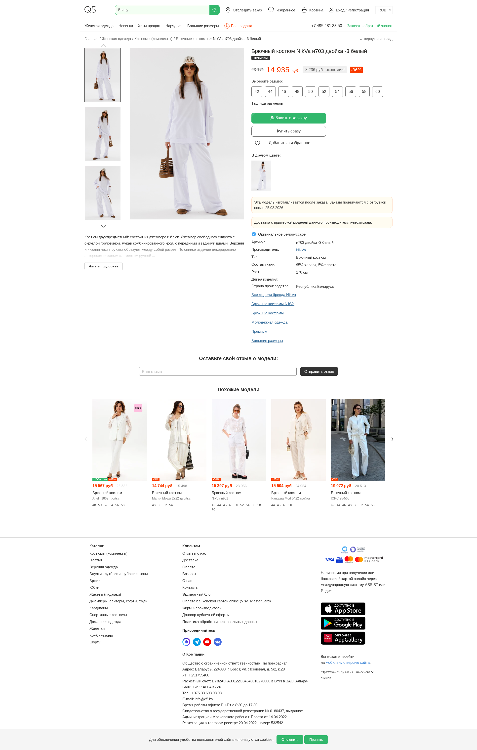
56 (351, 91)
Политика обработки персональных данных (219, 622)
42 (257, 91)
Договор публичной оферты (206, 615)
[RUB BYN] (384, 10)
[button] (103, 45)
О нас (187, 581)
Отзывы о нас (194, 553)
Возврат (189, 574)
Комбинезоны (101, 635)
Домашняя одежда (105, 622)
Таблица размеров (267, 103)
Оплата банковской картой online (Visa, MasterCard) (226, 601)
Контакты (190, 587)
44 (270, 91)
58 (364, 91)
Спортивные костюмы (108, 615)
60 (377, 91)
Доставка (190, 560)
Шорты (95, 642)
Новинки (126, 26)
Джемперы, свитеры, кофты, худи (118, 601)
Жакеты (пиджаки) (105, 594)
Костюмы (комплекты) (108, 553)
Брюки (94, 581)
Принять (316, 740)
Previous (85, 438)
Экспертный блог (197, 594)
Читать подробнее (104, 266)
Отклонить (289, 740)
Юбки (94, 587)
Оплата (188, 567)
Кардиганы (98, 608)
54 (337, 91)
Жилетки (97, 628)
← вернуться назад (376, 39)
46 (283, 91)
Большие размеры (203, 26)
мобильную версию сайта (348, 662)
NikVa (301, 250)
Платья (95, 560)
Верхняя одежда (103, 567)
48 (297, 91)
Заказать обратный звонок (370, 26)
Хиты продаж (149, 26)
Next (391, 438)
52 (324, 91)
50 (310, 91)
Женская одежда (99, 26)
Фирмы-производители (201, 608)
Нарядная (173, 26)
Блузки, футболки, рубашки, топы (118, 574)
